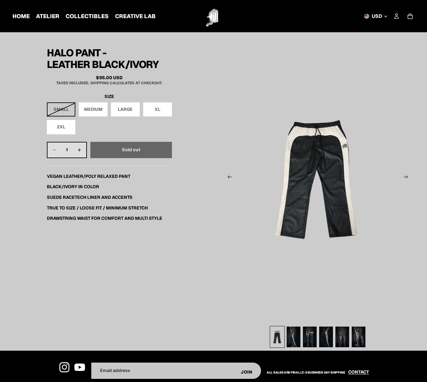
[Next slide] (407, 178)
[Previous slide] (228, 178)
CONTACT (358, 372)
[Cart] (410, 16)
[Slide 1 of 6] (277, 337)
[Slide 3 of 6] (310, 337)
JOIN (246, 372)
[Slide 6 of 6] (358, 337)
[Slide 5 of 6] (342, 337)
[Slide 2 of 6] (293, 337)
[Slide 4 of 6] (326, 337)
